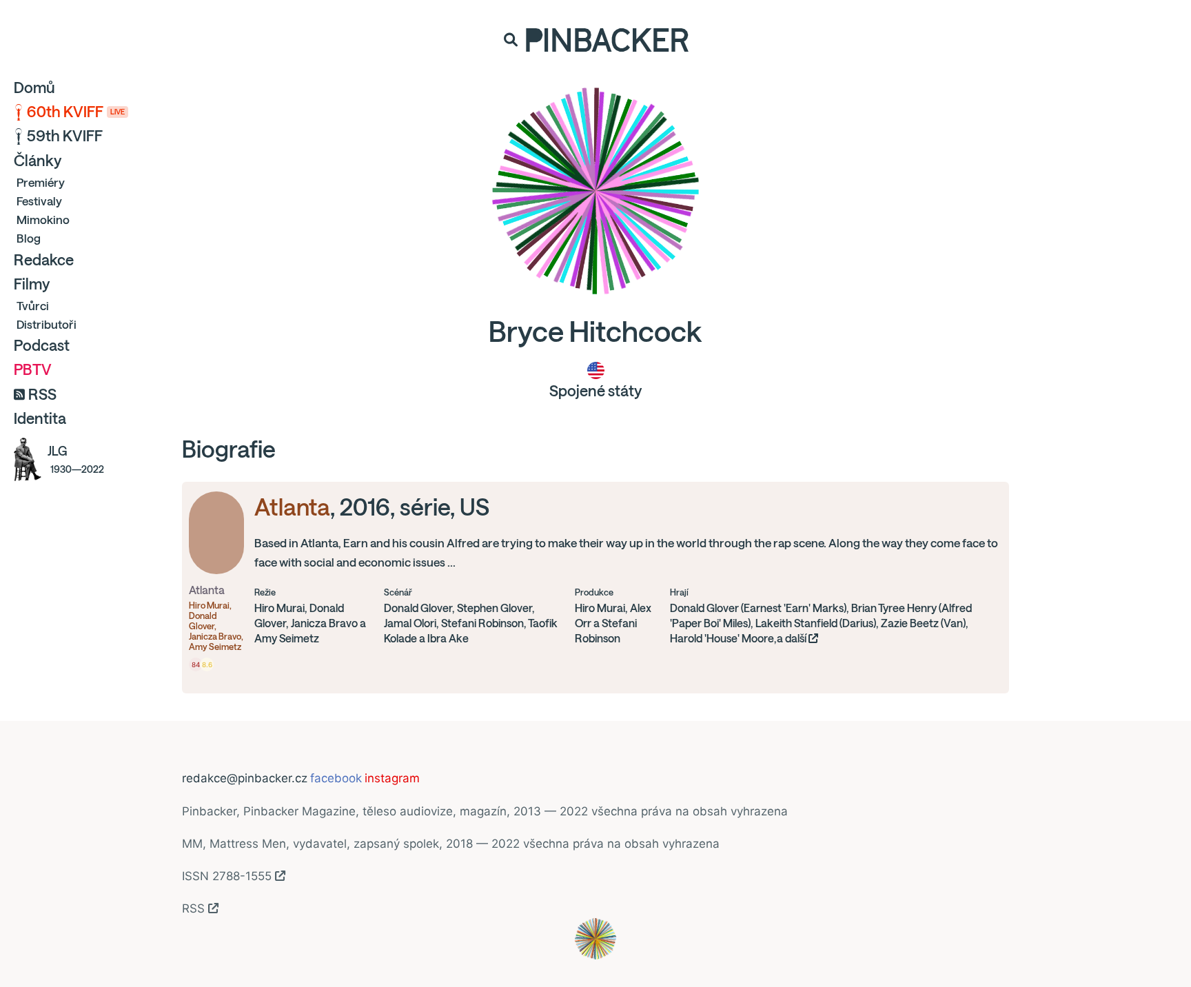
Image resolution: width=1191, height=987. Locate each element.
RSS (42, 394)
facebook (336, 778)
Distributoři (47, 324)
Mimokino (43, 219)
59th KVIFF (65, 136)
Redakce (44, 260)
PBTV (33, 369)
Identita (40, 418)
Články (37, 160)
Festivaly (39, 200)
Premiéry (41, 182)
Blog (29, 238)
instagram (392, 778)
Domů (34, 87)
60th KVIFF (76, 111)
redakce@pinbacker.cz (244, 778)
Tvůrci (33, 305)
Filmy (32, 284)
